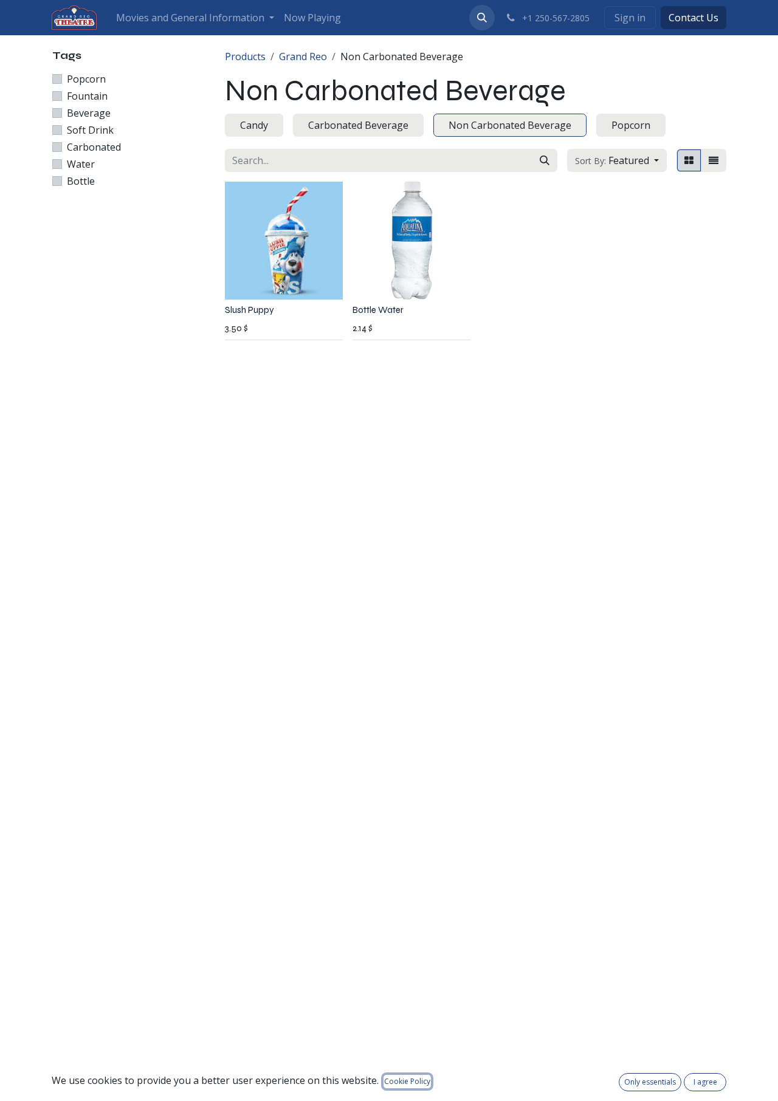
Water (81, 164)
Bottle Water (378, 309)
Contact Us (693, 17)
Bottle (81, 181)
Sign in (629, 17)
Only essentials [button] (650, 1082)
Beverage (89, 113)
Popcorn (86, 79)
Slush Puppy (249, 309)
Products (245, 56)
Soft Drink (90, 130)
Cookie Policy (407, 1081)
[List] (713, 160)
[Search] (544, 160)
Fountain (87, 96)
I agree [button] (705, 1082)
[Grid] (688, 160)
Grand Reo (303, 56)
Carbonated (94, 147)
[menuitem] (195, 17)
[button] (482, 17)
